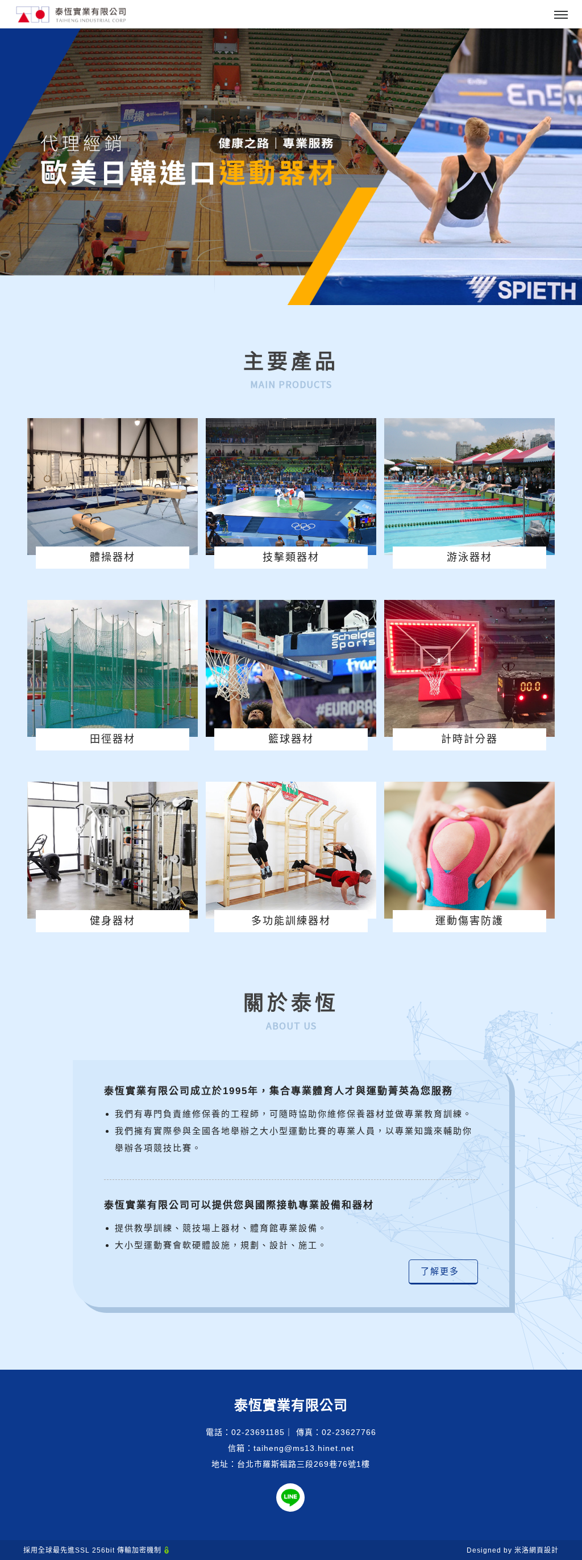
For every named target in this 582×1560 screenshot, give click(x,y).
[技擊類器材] (291, 486)
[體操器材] (112, 486)
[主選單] (560, 15)
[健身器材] (112, 850)
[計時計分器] (469, 668)
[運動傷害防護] (469, 850)
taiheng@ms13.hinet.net (303, 1448)
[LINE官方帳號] (290, 1497)
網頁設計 (544, 1550)
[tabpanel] (291, 166)
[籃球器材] (291, 668)
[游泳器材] (469, 486)
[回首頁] (71, 14)
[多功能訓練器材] (291, 850)
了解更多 (443, 1271)
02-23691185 (258, 1432)
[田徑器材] (112, 668)
